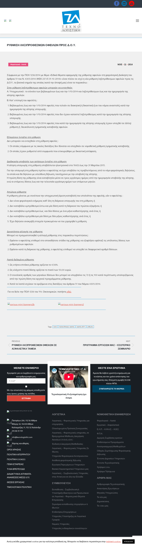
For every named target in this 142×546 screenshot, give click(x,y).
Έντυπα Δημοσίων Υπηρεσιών (111, 458)
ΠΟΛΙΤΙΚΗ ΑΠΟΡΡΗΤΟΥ (18, 454)
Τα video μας (102, 505)
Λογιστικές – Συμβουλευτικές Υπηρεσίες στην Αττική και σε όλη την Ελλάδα (70, 475)
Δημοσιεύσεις (103, 501)
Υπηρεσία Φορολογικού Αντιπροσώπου (70, 456)
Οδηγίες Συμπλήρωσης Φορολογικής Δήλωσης (114, 452)
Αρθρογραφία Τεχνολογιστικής (111, 484)
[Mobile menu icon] (137, 20)
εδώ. (69, 291)
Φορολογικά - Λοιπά (18, 64)
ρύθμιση (90, 326)
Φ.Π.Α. (100, 433)
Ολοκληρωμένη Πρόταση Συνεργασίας (70, 428)
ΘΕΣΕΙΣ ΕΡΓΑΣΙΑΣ (15, 482)
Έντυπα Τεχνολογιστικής (108, 462)
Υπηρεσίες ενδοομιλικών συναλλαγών (69, 528)
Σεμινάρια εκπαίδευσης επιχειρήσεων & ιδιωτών (70, 506)
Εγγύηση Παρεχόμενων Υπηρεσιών (68, 464)
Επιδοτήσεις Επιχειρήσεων (64, 511)
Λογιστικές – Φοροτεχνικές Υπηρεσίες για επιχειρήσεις (70, 422)
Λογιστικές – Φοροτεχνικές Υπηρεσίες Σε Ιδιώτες (70, 450)
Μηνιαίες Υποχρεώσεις (107, 492)
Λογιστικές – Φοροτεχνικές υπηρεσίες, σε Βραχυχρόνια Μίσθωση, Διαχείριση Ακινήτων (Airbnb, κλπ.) (70, 436)
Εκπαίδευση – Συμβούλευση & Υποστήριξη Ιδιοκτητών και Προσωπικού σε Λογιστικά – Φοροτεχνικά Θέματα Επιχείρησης (70, 494)
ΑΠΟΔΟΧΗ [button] (128, 541)
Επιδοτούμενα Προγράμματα (110, 442)
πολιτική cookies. (113, 541)
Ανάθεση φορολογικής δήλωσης (66, 460)
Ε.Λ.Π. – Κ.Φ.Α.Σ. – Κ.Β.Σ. (108, 429)
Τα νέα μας (102, 497)
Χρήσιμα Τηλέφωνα (106, 471)
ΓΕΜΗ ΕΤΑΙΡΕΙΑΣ (15, 464)
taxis (55, 326)
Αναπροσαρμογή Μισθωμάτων (111, 446)
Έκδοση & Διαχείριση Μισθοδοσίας (67, 443)
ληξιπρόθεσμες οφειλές (66, 326)
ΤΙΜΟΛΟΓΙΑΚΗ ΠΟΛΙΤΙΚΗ (19, 487)
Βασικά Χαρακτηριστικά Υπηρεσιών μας (70, 468)
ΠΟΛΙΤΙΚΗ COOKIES (16, 459)
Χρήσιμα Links (103, 467)
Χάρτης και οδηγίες (20, 443)
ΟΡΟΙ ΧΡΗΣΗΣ (14, 449)
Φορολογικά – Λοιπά (106, 420)
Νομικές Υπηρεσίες (60, 524)
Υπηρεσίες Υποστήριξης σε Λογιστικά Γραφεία (69, 518)
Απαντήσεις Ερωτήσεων (108, 488)
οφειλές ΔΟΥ (81, 326)
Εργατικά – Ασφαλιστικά (108, 424)
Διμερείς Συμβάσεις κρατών (109, 437)
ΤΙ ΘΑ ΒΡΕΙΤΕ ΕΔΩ (16, 469)
